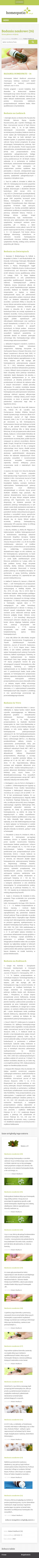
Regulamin (25, 1554)
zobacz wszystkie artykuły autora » (20, 1520)
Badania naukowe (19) (13, 1268)
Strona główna (6, 34)
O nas (4, 1554)
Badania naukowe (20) (13, 1230)
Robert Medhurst (28, 38)
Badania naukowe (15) (13, 1381)
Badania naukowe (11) (13, 1495)
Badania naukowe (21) (13, 1192)
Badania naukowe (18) (13, 1308)
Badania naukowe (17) (13, 1346)
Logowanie (19, 2)
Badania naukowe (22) (13, 1154)
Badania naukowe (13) (13, 1457)
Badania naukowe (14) (13, 1419)
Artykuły (15, 34)
